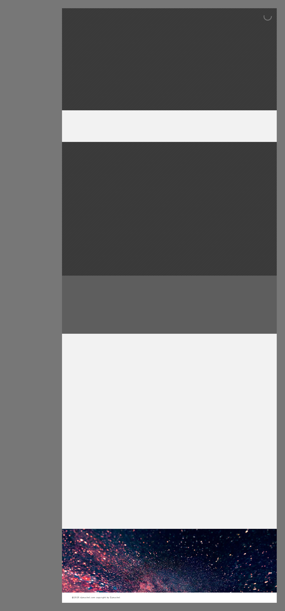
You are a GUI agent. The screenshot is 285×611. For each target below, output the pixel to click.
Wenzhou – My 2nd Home (30, 63)
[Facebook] (28, 103)
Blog (17, 80)
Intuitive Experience (228, 236)
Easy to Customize (228, 181)
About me (20, 46)
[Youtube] (38, 103)
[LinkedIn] (33, 103)
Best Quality (110, 181)
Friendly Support (110, 236)
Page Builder (169, 236)
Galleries (20, 51)
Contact (20, 86)
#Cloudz (19, 69)
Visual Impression (169, 181)
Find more (228, 199)
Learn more (110, 199)
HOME (17, 40)
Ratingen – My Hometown (31, 57)
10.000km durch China (28, 74)
